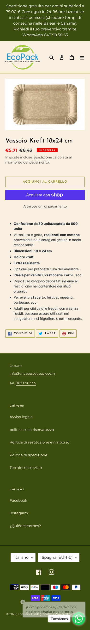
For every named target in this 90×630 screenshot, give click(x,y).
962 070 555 (26, 383)
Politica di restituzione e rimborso (39, 442)
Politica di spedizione (28, 455)
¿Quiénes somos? (25, 525)
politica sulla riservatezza (32, 429)
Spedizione (43, 157)
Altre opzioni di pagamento (45, 206)
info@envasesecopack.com (32, 373)
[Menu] (82, 57)
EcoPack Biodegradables (36, 614)
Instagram (19, 513)
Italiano (21, 557)
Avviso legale (21, 417)
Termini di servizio (26, 467)
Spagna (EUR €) (57, 557)
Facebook (18, 500)
